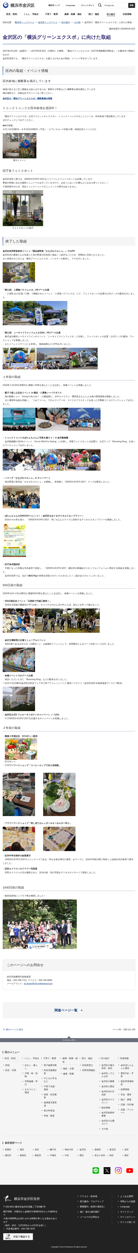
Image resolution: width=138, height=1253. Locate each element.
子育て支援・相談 (50, 1088)
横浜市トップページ (24, 22)
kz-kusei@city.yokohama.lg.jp (38, 983)
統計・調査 (126, 1099)
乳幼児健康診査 (50, 1071)
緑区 (111, 1155)
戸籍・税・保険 (31, 1074)
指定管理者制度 (127, 1082)
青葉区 (8, 1149)
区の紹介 (65, 22)
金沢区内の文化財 (107, 1093)
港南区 (97, 1149)
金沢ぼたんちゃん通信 (127, 1066)
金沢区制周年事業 (107, 1114)
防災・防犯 (10, 1058)
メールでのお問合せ (89, 1217)
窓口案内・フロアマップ (92, 1201)
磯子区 (53, 1149)
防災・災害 (10, 1070)
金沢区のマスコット (107, 1101)
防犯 (7, 1065)
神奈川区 (69, 1149)
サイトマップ (126, 1212)
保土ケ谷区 (99, 1155)
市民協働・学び (31, 1082)
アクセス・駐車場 (88, 1196)
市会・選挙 (126, 1094)
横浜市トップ (54, 5)
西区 (82, 1155)
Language (125, 1206)
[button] (69, 1010)
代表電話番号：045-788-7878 (20, 1229)
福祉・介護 (68, 1068)
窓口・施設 (87, 1058)
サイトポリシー (127, 1217)
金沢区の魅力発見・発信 (107, 1066)
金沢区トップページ (48, 22)
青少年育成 (49, 1110)
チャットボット (87, 5)
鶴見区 (38, 1155)
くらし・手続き (31, 1058)
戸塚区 (53, 1155)
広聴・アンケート (127, 1111)
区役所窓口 (87, 1065)
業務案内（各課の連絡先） (93, 1206)
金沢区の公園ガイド (107, 1122)
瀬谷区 (8, 1155)
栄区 (126, 1149)
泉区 (37, 1149)
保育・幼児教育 (50, 1096)
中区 (67, 1155)
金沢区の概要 (107, 1081)
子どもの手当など (50, 1079)
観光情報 (105, 1107)
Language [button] (70, 5)
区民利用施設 (88, 1070)
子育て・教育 (49, 1058)
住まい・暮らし (31, 1066)
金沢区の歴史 (107, 1086)
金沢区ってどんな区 (107, 1074)
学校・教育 (49, 1116)
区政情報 (124, 1058)
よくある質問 (126, 1196)
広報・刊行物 (127, 1104)
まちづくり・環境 (31, 1091)
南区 (126, 1155)
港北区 (112, 1149)
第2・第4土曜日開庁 (90, 1212)
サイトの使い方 (127, 1222)
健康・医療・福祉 (70, 1060)
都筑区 (23, 1155)
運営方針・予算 (127, 1074)
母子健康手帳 (50, 1065)
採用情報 (125, 1089)
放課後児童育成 (50, 1104)
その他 (77, 22)
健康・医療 (68, 1074)
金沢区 (83, 1149)
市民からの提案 (127, 1201)
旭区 (22, 1149)
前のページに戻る (14, 1029)
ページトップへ (69, 1040)
